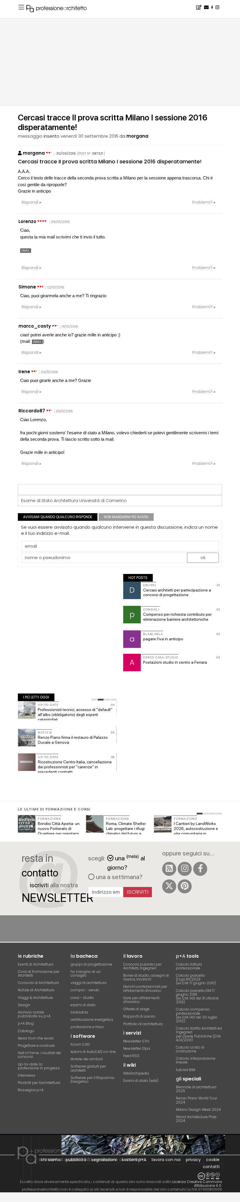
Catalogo (26, 1030)
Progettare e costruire (36, 1045)
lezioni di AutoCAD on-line (93, 1051)
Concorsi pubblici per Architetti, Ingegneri (142, 966)
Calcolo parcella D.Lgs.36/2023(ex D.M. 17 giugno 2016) (196, 979)
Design (24, 1004)
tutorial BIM (185, 1069)
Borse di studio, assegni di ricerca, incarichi (146, 977)
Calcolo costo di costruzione (190, 1049)
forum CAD (80, 1044)
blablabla (79, 1012)
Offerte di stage (136, 1008)
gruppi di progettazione (91, 964)
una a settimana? (119, 877)
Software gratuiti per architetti (88, 1068)
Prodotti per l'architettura (39, 1082)
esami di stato (83, 1004)
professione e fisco (87, 1026)
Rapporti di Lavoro (139, 1016)
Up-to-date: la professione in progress (39, 1066)
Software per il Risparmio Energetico (93, 1079)
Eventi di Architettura (35, 964)
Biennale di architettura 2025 (196, 1089)
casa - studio (82, 997)
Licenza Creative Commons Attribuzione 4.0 (197, 1183)
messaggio (30, 136)
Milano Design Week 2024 (198, 1109)
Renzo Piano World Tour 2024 (196, 1100)
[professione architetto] (60, 9)
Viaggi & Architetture (35, 997)
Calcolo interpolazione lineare (195, 1060)
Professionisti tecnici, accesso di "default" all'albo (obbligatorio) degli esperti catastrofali (75, 714)
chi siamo (51, 1160)
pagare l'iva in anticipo (163, 639)
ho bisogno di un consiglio (86, 973)
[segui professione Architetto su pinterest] (185, 886)
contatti (211, 1167)
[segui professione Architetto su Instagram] (185, 869)
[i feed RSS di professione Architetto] (169, 869)
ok (202, 557)
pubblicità (76, 1160)
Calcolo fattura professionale (189, 966)
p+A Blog (26, 1023)
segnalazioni (103, 1160)
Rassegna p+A (31, 1089)
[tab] (94, 700)
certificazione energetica (92, 1019)
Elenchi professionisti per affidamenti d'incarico (145, 988)
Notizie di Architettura (36, 989)
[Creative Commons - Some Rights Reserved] (120, 1176)
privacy (193, 1160)
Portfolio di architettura (143, 1023)
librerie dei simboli (87, 1058)
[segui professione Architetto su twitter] (169, 886)
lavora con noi (166, 1160)
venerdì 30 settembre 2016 (89, 136)
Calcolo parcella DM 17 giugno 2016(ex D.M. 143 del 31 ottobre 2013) (197, 996)
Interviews (26, 1075)
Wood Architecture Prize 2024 (196, 1118)
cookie (213, 1160)
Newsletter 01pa (136, 1048)
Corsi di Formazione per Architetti (38, 973)
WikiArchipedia (136, 1073)
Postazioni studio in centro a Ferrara (175, 662)
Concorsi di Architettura (38, 982)
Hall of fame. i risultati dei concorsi (39, 1054)
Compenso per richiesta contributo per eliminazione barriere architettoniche (177, 617)
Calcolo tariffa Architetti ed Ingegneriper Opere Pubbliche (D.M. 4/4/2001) (199, 1034)
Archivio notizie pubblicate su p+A (34, 1014)
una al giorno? (126, 862)
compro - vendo (85, 989)
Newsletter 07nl (136, 1041)
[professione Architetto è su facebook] (200, 869)
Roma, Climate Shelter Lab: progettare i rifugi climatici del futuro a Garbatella (126, 830)
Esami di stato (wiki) (140, 1080)
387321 (97, 153)
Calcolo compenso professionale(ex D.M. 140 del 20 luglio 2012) (196, 1015)
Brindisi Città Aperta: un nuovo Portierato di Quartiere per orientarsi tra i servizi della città (59, 830)
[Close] (3, 1199)
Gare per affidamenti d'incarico (141, 999)
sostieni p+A (134, 1160)
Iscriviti (137, 892)
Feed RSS (131, 1055)
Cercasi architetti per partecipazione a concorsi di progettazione (177, 592)
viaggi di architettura (89, 982)
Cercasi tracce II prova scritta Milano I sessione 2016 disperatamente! (110, 161)
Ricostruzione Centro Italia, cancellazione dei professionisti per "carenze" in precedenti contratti (75, 767)
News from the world (36, 1038)
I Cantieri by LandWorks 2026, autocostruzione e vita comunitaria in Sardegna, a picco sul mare (196, 833)
